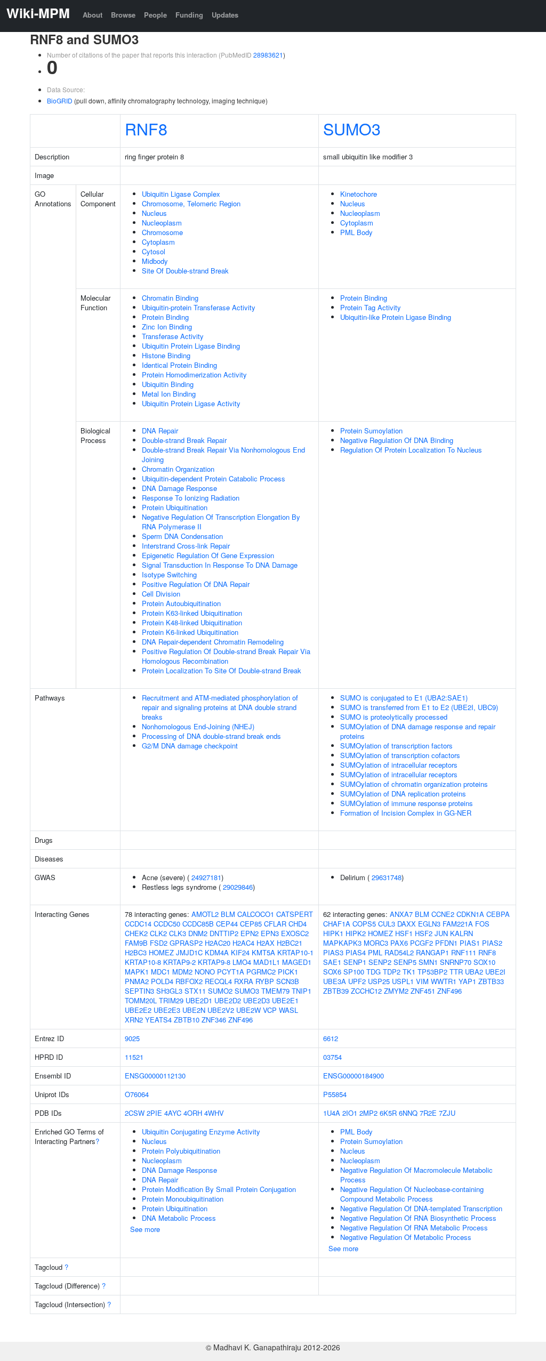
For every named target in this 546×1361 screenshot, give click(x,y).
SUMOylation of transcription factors (396, 745)
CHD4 (297, 924)
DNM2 (197, 933)
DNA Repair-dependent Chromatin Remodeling (213, 642)
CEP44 (227, 924)
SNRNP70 (455, 962)
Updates (225, 15)
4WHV (214, 1113)
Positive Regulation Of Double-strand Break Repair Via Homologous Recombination (226, 656)
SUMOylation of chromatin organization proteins (414, 784)
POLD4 (162, 981)
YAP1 (467, 981)
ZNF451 (423, 991)
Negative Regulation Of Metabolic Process (405, 1237)
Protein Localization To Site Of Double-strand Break (221, 670)
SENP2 (379, 962)
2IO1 (349, 1113)
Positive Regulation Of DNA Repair (196, 584)
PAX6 (399, 943)
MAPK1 (137, 972)
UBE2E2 (138, 1010)
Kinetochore (358, 194)
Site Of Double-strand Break (185, 270)
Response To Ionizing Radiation (190, 498)
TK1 (409, 972)
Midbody (155, 261)
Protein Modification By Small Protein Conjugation (219, 1189)
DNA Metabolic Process (179, 1218)
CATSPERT (294, 914)
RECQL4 (218, 981)
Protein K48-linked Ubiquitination (192, 622)
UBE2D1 (199, 1000)
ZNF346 (214, 1019)
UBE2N (193, 1010)
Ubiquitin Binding (168, 384)
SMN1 (428, 962)
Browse (123, 15)
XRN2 (134, 1019)
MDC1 (160, 972)
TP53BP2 (432, 972)
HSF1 (404, 933)
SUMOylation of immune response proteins (406, 803)
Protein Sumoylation (371, 430)
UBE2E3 (167, 1010)
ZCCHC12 (366, 991)
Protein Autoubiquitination (181, 603)
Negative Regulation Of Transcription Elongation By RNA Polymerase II (221, 521)
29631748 (387, 877)
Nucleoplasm (162, 223)
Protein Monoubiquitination (182, 1199)
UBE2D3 (256, 1000)
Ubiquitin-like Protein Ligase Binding (395, 317)
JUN (441, 933)
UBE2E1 (285, 1000)
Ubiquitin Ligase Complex (181, 194)
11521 (134, 1057)
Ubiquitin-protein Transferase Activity (198, 307)
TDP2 (391, 972)
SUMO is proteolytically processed (393, 717)
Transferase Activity (173, 336)
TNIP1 (301, 991)
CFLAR (275, 924)
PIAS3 (333, 952)
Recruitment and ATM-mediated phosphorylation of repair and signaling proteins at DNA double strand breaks (220, 707)
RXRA (243, 981)
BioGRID (60, 100)
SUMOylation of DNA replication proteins (403, 793)
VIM (422, 981)
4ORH (192, 1113)
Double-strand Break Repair (184, 440)
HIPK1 (333, 933)
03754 (332, 1057)
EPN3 (270, 933)
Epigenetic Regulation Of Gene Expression (208, 555)
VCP (270, 1010)
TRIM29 (171, 1000)
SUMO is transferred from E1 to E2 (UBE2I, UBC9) (419, 707)
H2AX (265, 943)
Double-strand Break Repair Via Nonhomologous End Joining (223, 454)
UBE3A (334, 981)
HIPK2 (356, 933)
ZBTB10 (186, 1019)
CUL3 (386, 924)
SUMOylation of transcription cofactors (400, 755)
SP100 (353, 972)
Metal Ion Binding (169, 394)
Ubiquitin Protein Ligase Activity (191, 403)
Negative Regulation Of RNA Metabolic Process (414, 1227)
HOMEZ (161, 952)
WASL (288, 1010)
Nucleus (154, 213)
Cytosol (153, 251)
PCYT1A (230, 972)
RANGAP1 (432, 952)
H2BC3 (136, 952)
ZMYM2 (396, 991)
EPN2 (249, 933)
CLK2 (158, 933)
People (155, 15)
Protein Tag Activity (370, 307)
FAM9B (136, 943)
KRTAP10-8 (143, 962)
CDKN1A (470, 914)
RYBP (264, 981)
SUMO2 (220, 991)
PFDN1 (446, 943)
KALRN (461, 933)
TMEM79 (275, 991)
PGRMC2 (261, 972)
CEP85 (251, 924)
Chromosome (162, 232)
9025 (132, 1038)
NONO (205, 972)
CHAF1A (336, 924)
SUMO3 (352, 128)
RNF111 (463, 952)
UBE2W (248, 1010)
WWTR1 (443, 981)
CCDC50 (167, 924)
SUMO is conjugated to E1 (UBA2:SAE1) (404, 697)
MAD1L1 (266, 962)
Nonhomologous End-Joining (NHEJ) (198, 726)
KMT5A (263, 952)
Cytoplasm (158, 242)
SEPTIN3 (139, 991)
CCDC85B (198, 924)
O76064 (137, 1094)
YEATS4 (158, 1019)
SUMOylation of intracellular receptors (398, 765)
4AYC (172, 1113)
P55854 (335, 1094)
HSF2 (423, 933)
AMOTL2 (205, 914)
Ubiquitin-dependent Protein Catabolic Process (213, 478)
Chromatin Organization (178, 469)
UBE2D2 (227, 1000)
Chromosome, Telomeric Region (191, 203)
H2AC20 (217, 943)
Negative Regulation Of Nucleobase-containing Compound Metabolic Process (412, 1194)
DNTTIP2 (224, 933)
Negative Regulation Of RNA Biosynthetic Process (418, 1218)
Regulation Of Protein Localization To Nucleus (411, 450)
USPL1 (403, 981)
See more (145, 1229)
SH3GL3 (169, 991)
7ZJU (447, 1113)
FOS (482, 924)
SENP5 (405, 962)
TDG (373, 972)
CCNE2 (442, 914)
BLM (228, 914)
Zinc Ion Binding (167, 326)
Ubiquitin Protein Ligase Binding (191, 346)
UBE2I (495, 972)
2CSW (134, 1113)
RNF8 (146, 128)
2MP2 (368, 1113)
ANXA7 (401, 914)
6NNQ (408, 1113)
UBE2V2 (220, 1010)
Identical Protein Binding (179, 365)
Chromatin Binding (170, 298)
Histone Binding (166, 355)
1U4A (331, 1113)
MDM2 (182, 972)
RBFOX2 (189, 981)
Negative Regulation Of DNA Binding (396, 440)
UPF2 (357, 981)
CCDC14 (138, 924)
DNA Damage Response (179, 488)
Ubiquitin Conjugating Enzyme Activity (201, 1131)
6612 (330, 1038)
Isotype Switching (169, 574)
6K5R (388, 1113)
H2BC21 (289, 943)
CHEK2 (136, 933)
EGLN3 (429, 924)
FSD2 (158, 943)
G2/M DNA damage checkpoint (190, 745)
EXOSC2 (295, 933)
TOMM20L (141, 1000)
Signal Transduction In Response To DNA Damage (220, 565)
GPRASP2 (186, 943)
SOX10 (484, 962)
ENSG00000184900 (353, 1075)
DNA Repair (160, 430)
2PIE (154, 1113)
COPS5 (364, 924)
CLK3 (177, 933)
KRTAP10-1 (295, 952)
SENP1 (354, 962)
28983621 (268, 54)
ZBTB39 (336, 991)
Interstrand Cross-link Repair (186, 546)
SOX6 (332, 972)
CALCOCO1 (255, 914)
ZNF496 (240, 1019)
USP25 (379, 981)
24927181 (206, 877)
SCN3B (287, 981)
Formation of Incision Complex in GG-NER (405, 813)
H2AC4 (243, 943)
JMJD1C (189, 952)
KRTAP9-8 (214, 962)
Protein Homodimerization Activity (194, 374)
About (92, 15)
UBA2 (474, 972)
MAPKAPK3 (342, 943)
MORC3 (376, 943)
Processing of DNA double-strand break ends (211, 736)
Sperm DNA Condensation (182, 536)
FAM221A (458, 924)
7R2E (428, 1113)
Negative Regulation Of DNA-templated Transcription (421, 1208)
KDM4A (217, 952)
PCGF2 (421, 943)
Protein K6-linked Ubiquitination (190, 632)
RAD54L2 (399, 952)
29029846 (238, 887)
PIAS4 (356, 952)
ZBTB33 (491, 981)
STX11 (195, 991)
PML (375, 952)
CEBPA (498, 914)
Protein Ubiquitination (174, 507)
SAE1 (332, 962)
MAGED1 (296, 962)
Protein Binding (165, 317)
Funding (189, 15)
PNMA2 (137, 981)
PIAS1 (470, 943)
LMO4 (241, 962)
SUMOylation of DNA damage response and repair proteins (417, 731)
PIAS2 (492, 943)
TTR (456, 972)
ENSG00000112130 (155, 1075)
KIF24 (240, 952)
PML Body (356, 232)
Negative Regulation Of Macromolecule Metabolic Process (416, 1175)
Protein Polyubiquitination (181, 1151)
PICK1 (288, 972)
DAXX (406, 924)
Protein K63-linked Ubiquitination (192, 613)
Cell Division (161, 594)
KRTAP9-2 (179, 962)
